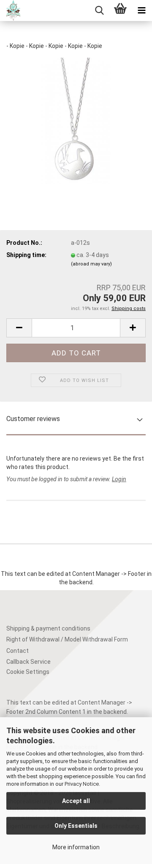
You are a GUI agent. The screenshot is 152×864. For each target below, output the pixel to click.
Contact (17, 650)
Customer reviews (33, 419)
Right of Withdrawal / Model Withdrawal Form (67, 639)
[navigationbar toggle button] (141, 10)
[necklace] (76, 120)
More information (76, 847)
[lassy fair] (10, 10)
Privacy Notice (82, 784)
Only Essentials (76, 825)
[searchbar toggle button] (99, 10)
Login (119, 479)
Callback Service (28, 661)
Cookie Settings (27, 671)
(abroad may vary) (91, 264)
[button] (19, 327)
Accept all (76, 801)
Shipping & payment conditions (48, 628)
